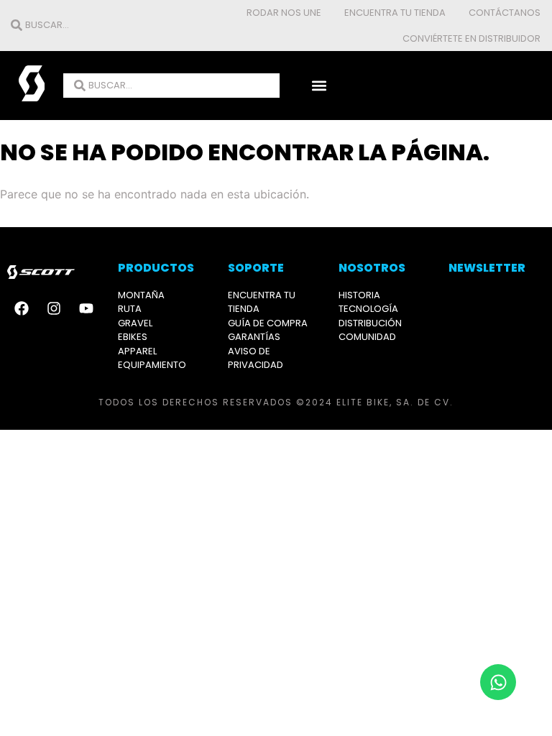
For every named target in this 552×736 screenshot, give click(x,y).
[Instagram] (54, 308)
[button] (319, 86)
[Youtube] (86, 308)
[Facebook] (21, 308)
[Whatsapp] (498, 682)
